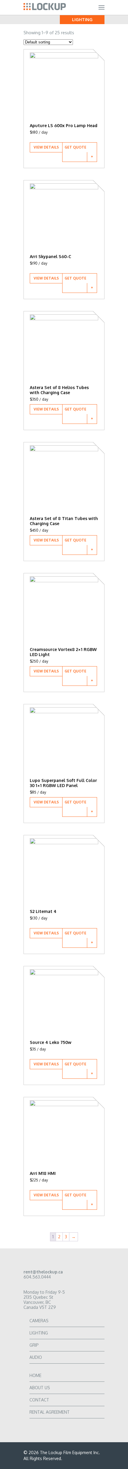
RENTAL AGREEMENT (49, 1412)
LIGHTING (38, 1332)
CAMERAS (39, 1320)
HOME (35, 1375)
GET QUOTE (75, 147)
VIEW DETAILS (46, 147)
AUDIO (35, 1357)
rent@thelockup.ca (43, 1271)
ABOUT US (39, 1387)
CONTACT (39, 1399)
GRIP (34, 1345)
